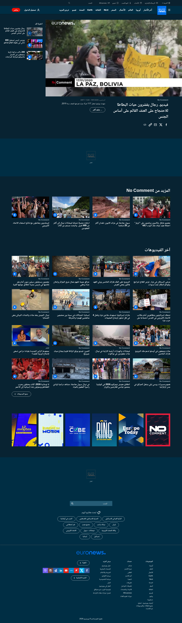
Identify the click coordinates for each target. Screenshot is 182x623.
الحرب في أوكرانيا (66, 518)
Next (106, 10)
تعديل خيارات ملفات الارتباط (102, 593)
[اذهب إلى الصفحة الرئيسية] (161, 10)
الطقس (130, 572)
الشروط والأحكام (105, 572)
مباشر (16, 10)
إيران (114, 524)
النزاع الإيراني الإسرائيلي (113, 518)
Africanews (127, 593)
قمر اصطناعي (70, 524)
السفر (113, 10)
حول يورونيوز (106, 565)
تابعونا (130, 579)
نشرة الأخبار (128, 569)
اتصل (109, 582)
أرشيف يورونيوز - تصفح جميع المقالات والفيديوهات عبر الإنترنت (144, 606)
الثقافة (98, 10)
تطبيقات (129, 582)
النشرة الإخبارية (81, 578)
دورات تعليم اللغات (126, 596)
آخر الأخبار (147, 10)
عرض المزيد (107, 561)
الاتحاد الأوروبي (71, 530)
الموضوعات (149, 561)
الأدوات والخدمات (126, 589)
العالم (130, 10)
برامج (151, 596)
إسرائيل (96, 536)
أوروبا (138, 10)
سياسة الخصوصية (105, 579)
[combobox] (81, 3)
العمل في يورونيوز (105, 586)
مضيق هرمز (86, 524)
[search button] (69, 3)
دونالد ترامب (101, 524)
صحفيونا (150, 599)
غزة (169, 279)
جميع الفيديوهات (22, 394)
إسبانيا (85, 536)
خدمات (129, 561)
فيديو (74, 10)
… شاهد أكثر (97, 110)
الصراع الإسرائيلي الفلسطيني (88, 518)
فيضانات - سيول (89, 530)
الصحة (81, 10)
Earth (89, 10)
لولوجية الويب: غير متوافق (102, 589)
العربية (166, 3)
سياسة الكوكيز (106, 576)
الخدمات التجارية (105, 569)
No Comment (164, 220)
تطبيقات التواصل (126, 586)
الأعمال (122, 10)
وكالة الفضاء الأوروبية (109, 530)
